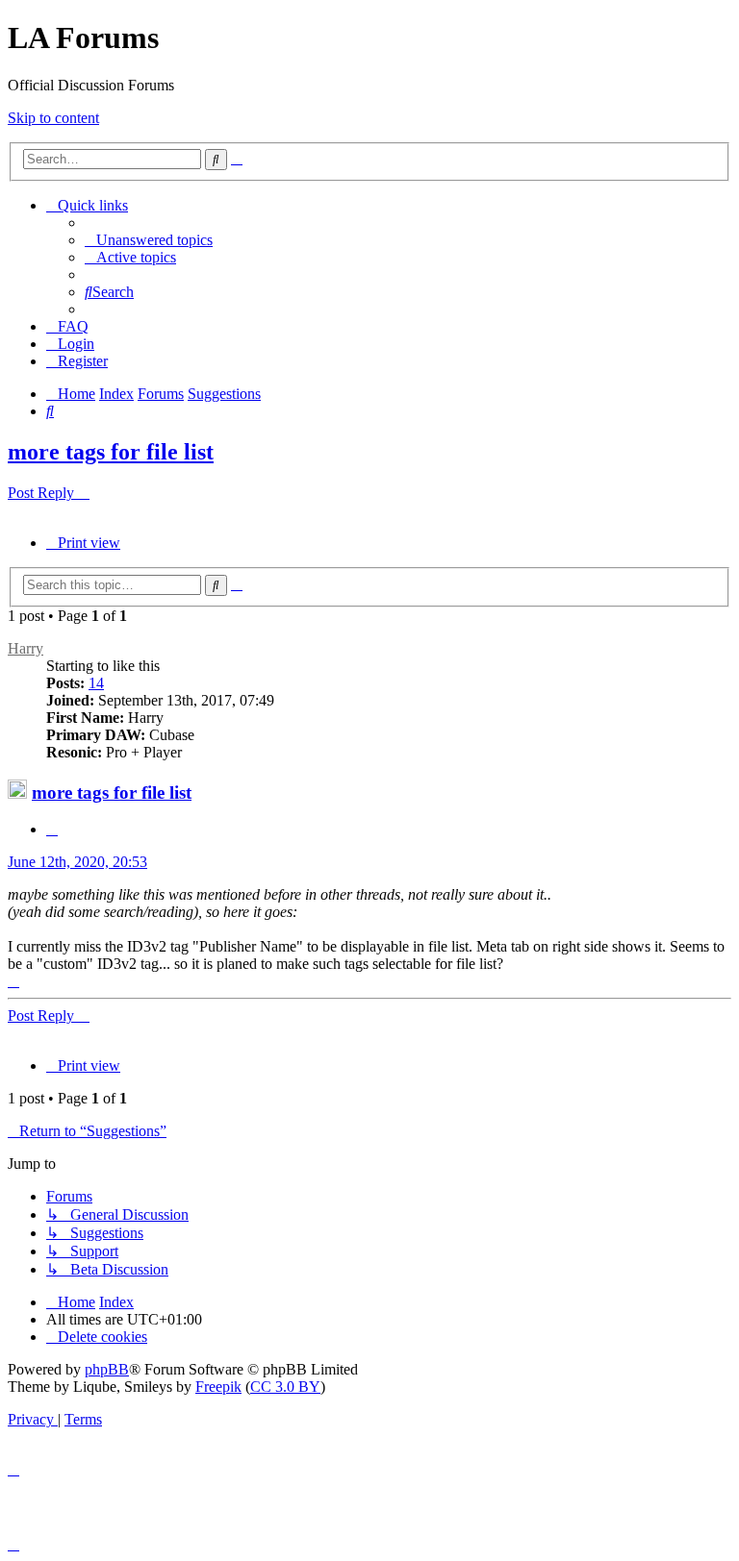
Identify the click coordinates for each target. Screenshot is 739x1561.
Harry (25, 648)
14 (96, 683)
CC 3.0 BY (285, 1386)
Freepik (218, 1386)
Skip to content (53, 118)
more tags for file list (111, 451)
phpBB (107, 1369)
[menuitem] (149, 240)
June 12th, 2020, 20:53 (77, 862)
